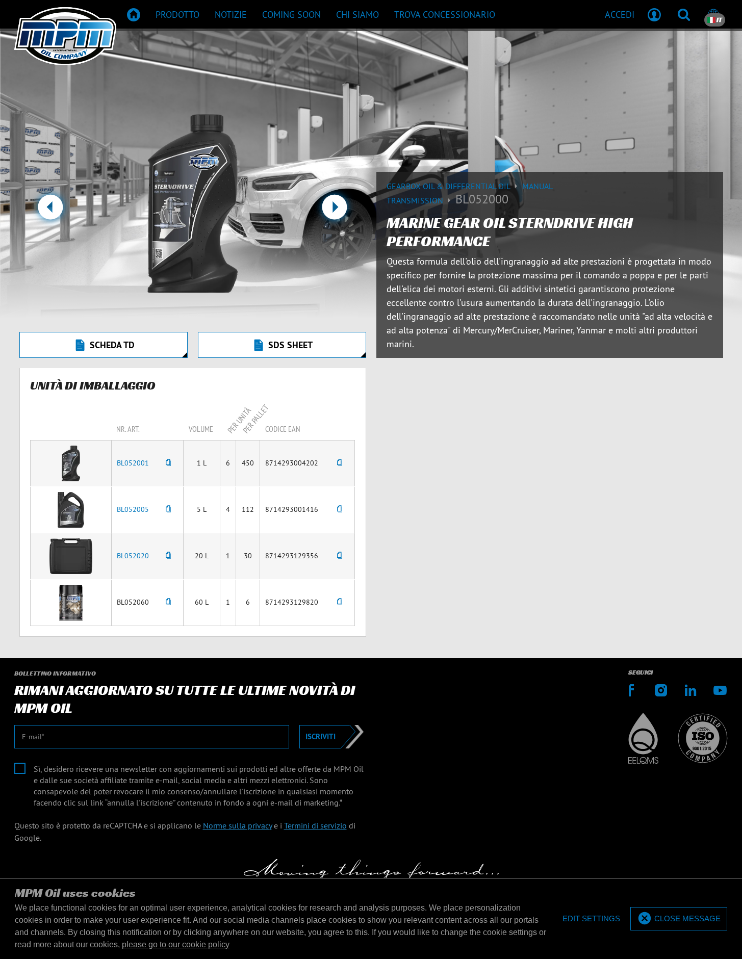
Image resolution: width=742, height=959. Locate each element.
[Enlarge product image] (71, 462)
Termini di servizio (315, 825)
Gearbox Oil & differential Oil (449, 186)
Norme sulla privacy (237, 825)
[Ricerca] (684, 14)
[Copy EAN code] (339, 463)
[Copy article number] (168, 463)
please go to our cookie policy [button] (175, 944)
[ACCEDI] (654, 14)
